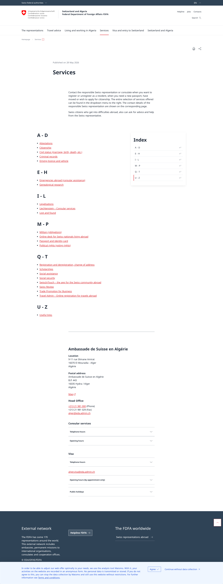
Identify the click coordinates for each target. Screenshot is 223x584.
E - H (137, 153)
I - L (137, 159)
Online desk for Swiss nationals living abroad (63, 236)
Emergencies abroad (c (51, 180)
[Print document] (194, 49)
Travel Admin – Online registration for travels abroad (68, 295)
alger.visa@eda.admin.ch (81, 471)
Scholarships (46, 269)
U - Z (137, 177)
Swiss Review (46, 286)
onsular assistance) (74, 180)
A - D (137, 147)
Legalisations (46, 204)
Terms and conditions (49, 577)
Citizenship (45, 147)
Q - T (137, 171)
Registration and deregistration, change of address (67, 264)
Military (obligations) (50, 232)
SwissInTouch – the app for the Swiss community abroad (70, 282)
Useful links (45, 315)
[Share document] (200, 49)
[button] (32, 30)
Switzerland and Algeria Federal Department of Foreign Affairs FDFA (85, 13)
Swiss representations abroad (132, 537)
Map (70, 394)
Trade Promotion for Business (55, 291)
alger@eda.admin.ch (79, 413)
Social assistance (48, 273)
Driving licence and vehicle (53, 161)
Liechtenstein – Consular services (57, 208)
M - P (137, 165)
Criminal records (48, 156)
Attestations (45, 143)
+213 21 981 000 (77, 406)
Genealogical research (51, 184)
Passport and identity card (53, 241)
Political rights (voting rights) (55, 245)
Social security (47, 278)
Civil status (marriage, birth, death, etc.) (60, 152)
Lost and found (47, 212)
